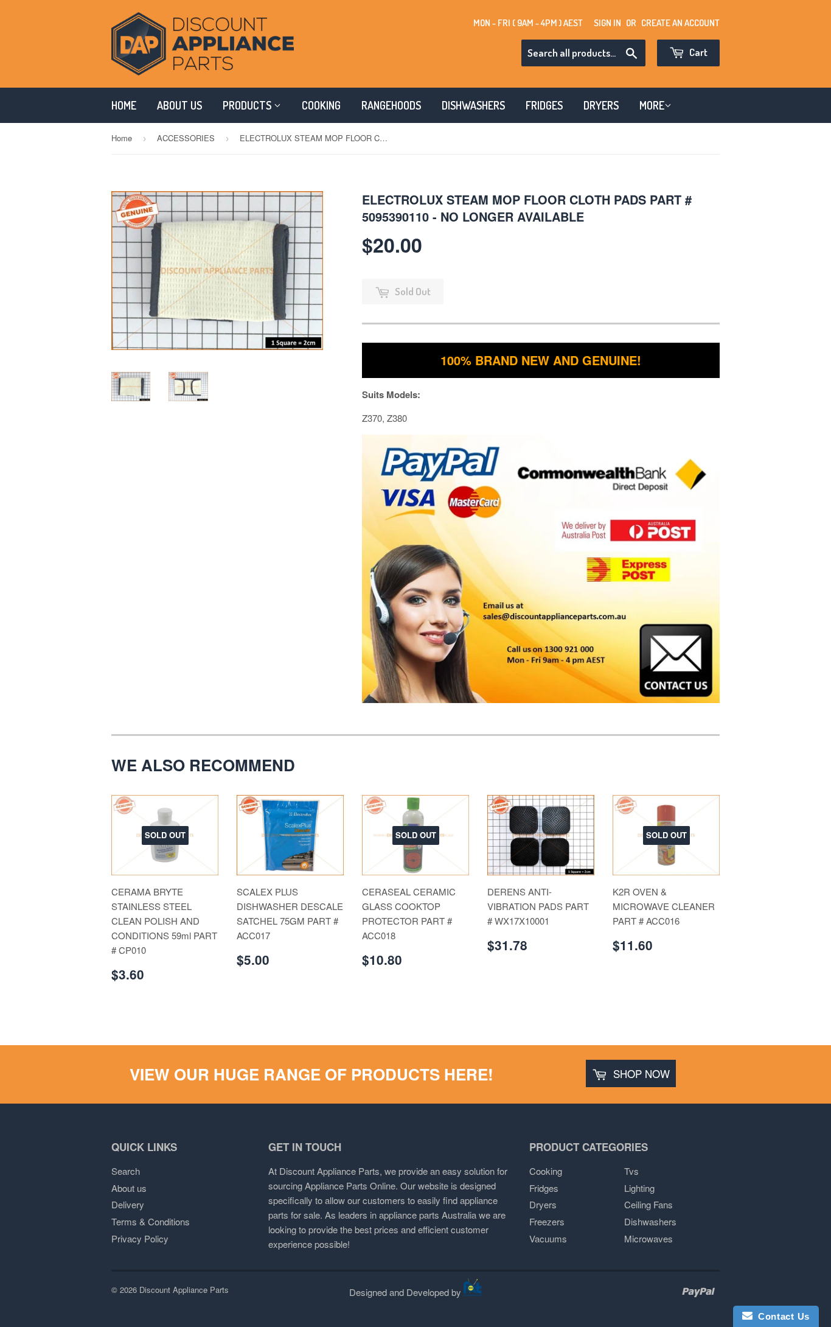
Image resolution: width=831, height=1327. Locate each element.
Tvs (631, 1170)
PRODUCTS (248, 105)
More (651, 105)
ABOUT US (179, 105)
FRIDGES (544, 105)
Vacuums (548, 1238)
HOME (123, 105)
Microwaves (648, 1238)
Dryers (543, 1204)
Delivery (127, 1204)
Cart (697, 52)
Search (125, 1170)
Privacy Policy (140, 1238)
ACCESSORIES (186, 138)
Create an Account (680, 23)
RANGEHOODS (391, 105)
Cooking (545, 1170)
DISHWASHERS (473, 105)
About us (129, 1188)
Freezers (547, 1221)
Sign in (607, 23)
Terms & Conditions (150, 1221)
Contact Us (781, 1316)
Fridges (543, 1188)
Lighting (639, 1188)
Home (121, 138)
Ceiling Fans (648, 1204)
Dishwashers (650, 1221)
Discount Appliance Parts (184, 1289)
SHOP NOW (640, 1073)
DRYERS (601, 105)
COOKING (321, 105)
